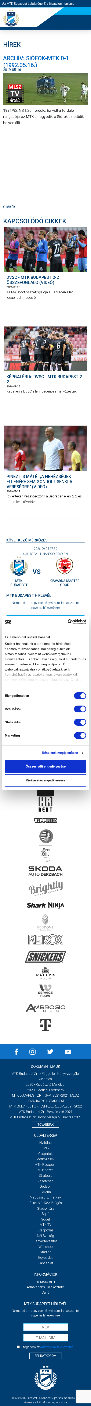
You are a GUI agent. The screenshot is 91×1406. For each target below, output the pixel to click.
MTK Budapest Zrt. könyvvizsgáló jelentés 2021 (46, 1117)
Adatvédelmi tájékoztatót (56, 1347)
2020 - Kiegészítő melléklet (45, 1084)
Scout (45, 1219)
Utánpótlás (45, 1230)
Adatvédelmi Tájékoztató (45, 1287)
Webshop (46, 1247)
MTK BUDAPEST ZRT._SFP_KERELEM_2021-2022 (45, 1106)
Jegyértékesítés (46, 1241)
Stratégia (45, 1176)
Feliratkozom (45, 1355)
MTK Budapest (46, 1165)
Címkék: (9, 207)
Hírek (45, 1148)
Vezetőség (45, 1181)
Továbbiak (45, 1124)
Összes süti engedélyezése (46, 766)
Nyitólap (45, 1143)
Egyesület (45, 1258)
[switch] (80, 709)
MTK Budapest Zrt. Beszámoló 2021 (45, 1112)
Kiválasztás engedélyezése (45, 780)
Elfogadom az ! (47, 1347)
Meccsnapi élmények (45, 1197)
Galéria (45, 1192)
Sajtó (46, 1214)
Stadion (45, 1252)
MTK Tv (45, 1225)
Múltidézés (46, 1170)
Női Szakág (45, 1236)
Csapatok (45, 1154)
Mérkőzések (45, 1159)
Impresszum (45, 1282)
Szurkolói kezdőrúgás (45, 1203)
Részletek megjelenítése (60, 752)
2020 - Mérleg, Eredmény (45, 1090)
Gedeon (45, 1186)
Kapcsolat (45, 1263)
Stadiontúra (45, 1208)
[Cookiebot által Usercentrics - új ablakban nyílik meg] (67, 622)
